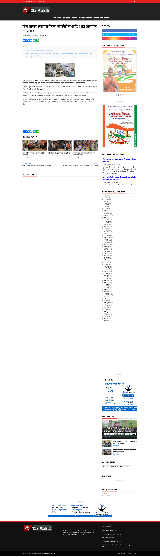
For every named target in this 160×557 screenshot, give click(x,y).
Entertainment (114, 466)
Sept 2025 (107, 215)
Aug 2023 (106, 260)
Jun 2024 (106, 242)
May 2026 (106, 201)
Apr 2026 (106, 203)
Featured (44, 35)
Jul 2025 (106, 219)
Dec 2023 (106, 253)
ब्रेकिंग (59, 18)
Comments (108, 495)
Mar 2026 (106, 205)
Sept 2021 (107, 302)
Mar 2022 (106, 291)
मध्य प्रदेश (82, 18)
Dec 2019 (106, 320)
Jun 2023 (106, 264)
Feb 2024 (106, 250)
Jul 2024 (106, 241)
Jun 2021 (106, 305)
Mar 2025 (106, 226)
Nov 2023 (106, 255)
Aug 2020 (106, 313)
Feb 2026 (106, 206)
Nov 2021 (106, 298)
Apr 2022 (106, 289)
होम (55, 18)
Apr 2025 (106, 224)
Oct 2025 (106, 214)
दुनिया (68, 18)
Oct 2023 (106, 257)
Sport (128, 466)
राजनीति (96, 18)
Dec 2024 (106, 232)
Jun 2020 (106, 316)
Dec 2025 (106, 210)
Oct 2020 (106, 309)
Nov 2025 (106, 212)
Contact (135, 553)
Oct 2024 (106, 235)
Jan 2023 (106, 273)
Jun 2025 (106, 221)
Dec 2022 (106, 275)
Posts (107, 493)
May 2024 (106, 244)
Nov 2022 (106, 277)
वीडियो (106, 18)
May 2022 (106, 287)
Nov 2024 (106, 233)
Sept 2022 (107, 280)
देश (64, 18)
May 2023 (106, 266)
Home (124, 553)
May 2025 (106, 223)
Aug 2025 (106, 217)
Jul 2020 (106, 315)
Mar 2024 (106, 248)
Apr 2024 (106, 246)
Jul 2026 (106, 197)
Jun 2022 (106, 286)
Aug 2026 (106, 196)
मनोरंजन (89, 18)
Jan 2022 (106, 295)
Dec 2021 (106, 296)
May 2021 (106, 307)
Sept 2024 (107, 237)
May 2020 (106, 318)
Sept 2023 (107, 259)
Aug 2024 (106, 239)
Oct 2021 (106, 300)
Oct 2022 (106, 278)
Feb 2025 (106, 228)
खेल (101, 18)
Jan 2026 (106, 208)
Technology (106, 468)
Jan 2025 (106, 230)
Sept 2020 (107, 311)
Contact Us (41, 1)
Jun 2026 (106, 199)
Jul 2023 (106, 262)
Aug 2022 (106, 282)
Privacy (129, 553)
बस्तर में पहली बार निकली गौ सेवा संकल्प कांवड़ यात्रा (39, 51)
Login (119, 553)
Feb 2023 (106, 271)
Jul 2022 (106, 284)
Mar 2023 (106, 269)
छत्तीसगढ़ (74, 18)
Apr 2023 (106, 268)
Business (105, 466)
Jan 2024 (106, 251)
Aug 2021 (106, 304)
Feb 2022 (106, 293)
